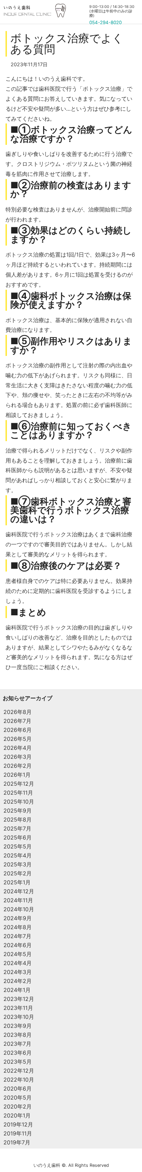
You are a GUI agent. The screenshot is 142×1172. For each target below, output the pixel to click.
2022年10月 (18, 1079)
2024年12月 (18, 891)
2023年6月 (17, 1052)
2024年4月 (17, 963)
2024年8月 (17, 927)
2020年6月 (17, 1088)
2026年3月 (17, 756)
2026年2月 (17, 765)
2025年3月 (17, 864)
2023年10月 (18, 1016)
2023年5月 (17, 1061)
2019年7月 (16, 1142)
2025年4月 (17, 855)
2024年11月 (18, 900)
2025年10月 (18, 801)
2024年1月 (17, 989)
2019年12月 (18, 1124)
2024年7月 (17, 936)
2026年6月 (17, 729)
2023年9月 (17, 1025)
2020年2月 (17, 1106)
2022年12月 (18, 1070)
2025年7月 (17, 828)
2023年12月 (18, 998)
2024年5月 (17, 954)
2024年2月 (17, 980)
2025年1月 (17, 882)
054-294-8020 (105, 22)
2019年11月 (17, 1133)
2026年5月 (17, 738)
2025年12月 (18, 783)
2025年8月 (17, 819)
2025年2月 (17, 873)
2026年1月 (17, 774)
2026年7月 (17, 720)
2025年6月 (17, 837)
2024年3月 (17, 972)
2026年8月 (17, 711)
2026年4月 (17, 747)
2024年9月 (17, 918)
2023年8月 (17, 1034)
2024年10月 (18, 909)
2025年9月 (17, 810)
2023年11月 (18, 1007)
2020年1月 (17, 1115)
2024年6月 (17, 945)
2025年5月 (17, 846)
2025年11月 (18, 792)
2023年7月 (17, 1043)
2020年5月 (17, 1097)
